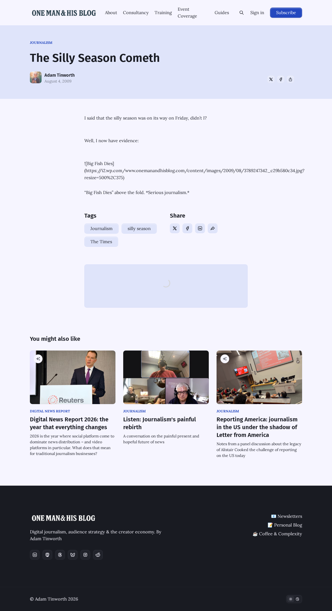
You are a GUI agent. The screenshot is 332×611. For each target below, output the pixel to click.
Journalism (41, 42)
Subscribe (286, 12)
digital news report (50, 411)
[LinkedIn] (200, 228)
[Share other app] (290, 79)
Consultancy (136, 12)
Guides (222, 12)
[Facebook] (281, 79)
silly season (139, 228)
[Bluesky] (73, 555)
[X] (271, 79)
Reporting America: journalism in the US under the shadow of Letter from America (257, 427)
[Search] (241, 13)
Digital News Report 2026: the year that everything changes (69, 423)
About (111, 12)
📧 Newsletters (286, 516)
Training (163, 12)
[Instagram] (85, 555)
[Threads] (60, 555)
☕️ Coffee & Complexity (277, 534)
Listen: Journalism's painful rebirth (159, 423)
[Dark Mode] (294, 599)
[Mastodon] (47, 555)
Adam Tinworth (59, 75)
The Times (101, 241)
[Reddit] (98, 555)
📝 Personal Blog (285, 525)
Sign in (257, 12)
